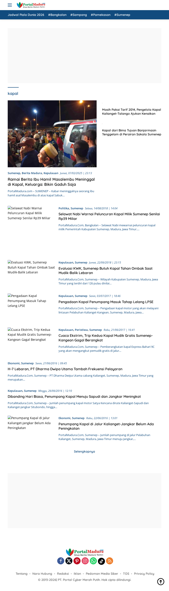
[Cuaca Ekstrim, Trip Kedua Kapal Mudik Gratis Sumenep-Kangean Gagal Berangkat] (31, 340)
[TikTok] (101, 561)
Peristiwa (81, 330)
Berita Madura (32, 173)
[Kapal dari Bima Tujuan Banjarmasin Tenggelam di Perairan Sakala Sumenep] (131, 123)
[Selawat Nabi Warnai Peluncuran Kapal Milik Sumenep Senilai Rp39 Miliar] (31, 229)
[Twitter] (68, 561)
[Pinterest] (77, 561)
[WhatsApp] (93, 561)
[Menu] (11, 5)
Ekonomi (14, 363)
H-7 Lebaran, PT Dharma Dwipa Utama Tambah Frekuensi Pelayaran (65, 369)
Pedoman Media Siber (102, 574)
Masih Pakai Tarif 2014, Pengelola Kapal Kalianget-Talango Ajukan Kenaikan (131, 112)
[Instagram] (85, 561)
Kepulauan (51, 173)
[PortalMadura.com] (30, 5)
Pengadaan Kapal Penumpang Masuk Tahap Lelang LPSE (106, 302)
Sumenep (14, 173)
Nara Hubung (42, 574)
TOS (126, 574)
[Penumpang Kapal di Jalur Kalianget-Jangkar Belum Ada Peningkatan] (31, 428)
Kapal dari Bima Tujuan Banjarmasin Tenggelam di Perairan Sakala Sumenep (131, 132)
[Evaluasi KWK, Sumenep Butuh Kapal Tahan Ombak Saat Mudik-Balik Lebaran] (31, 273)
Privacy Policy (144, 574)
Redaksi (63, 574)
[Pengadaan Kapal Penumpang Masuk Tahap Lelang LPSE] (31, 307)
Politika (64, 208)
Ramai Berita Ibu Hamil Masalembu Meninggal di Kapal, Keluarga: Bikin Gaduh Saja (51, 182)
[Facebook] (60, 561)
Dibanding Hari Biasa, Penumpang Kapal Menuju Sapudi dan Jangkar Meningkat (74, 396)
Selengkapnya (84, 451)
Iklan (77, 574)
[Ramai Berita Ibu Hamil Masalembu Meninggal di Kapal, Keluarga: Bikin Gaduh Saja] (52, 133)
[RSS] (109, 561)
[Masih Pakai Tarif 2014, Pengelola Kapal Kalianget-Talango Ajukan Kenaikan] (131, 102)
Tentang (22, 574)
